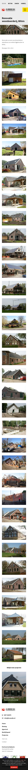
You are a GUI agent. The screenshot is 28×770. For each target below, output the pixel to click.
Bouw (4, 3)
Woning (4, 726)
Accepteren (14, 767)
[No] (26, 764)
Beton (10, 3)
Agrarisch (5, 729)
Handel (23, 3)
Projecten (5, 735)
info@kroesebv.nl (9, 718)
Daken (17, 3)
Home (4, 723)
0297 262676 (7, 715)
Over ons (4, 739)
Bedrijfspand (6, 732)
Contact (4, 742)
